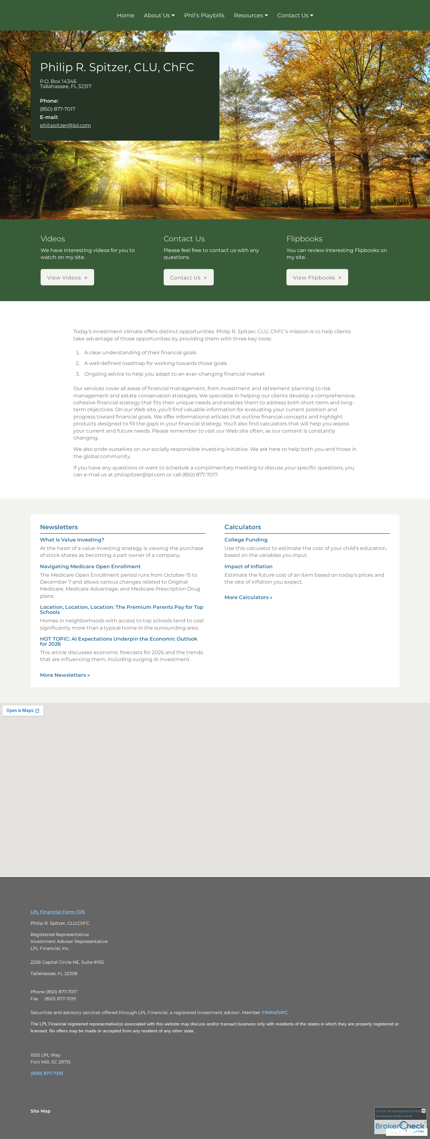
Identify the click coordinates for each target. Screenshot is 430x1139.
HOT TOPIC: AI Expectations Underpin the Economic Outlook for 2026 (118, 641)
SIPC (282, 1012)
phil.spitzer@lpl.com (65, 125)
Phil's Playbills (204, 15)
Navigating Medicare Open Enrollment (90, 567)
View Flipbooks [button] (314, 278)
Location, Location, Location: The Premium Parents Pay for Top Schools (121, 609)
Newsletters (59, 527)
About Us (157, 15)
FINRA (269, 1012)
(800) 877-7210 (47, 1073)
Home (125, 15)
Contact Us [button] (185, 278)
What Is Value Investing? (72, 540)
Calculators (242, 527)
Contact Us (292, 15)
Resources (248, 15)
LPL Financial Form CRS (58, 912)
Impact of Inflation (248, 567)
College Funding (246, 540)
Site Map (41, 1111)
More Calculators (248, 597)
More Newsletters (65, 675)
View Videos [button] (64, 278)
